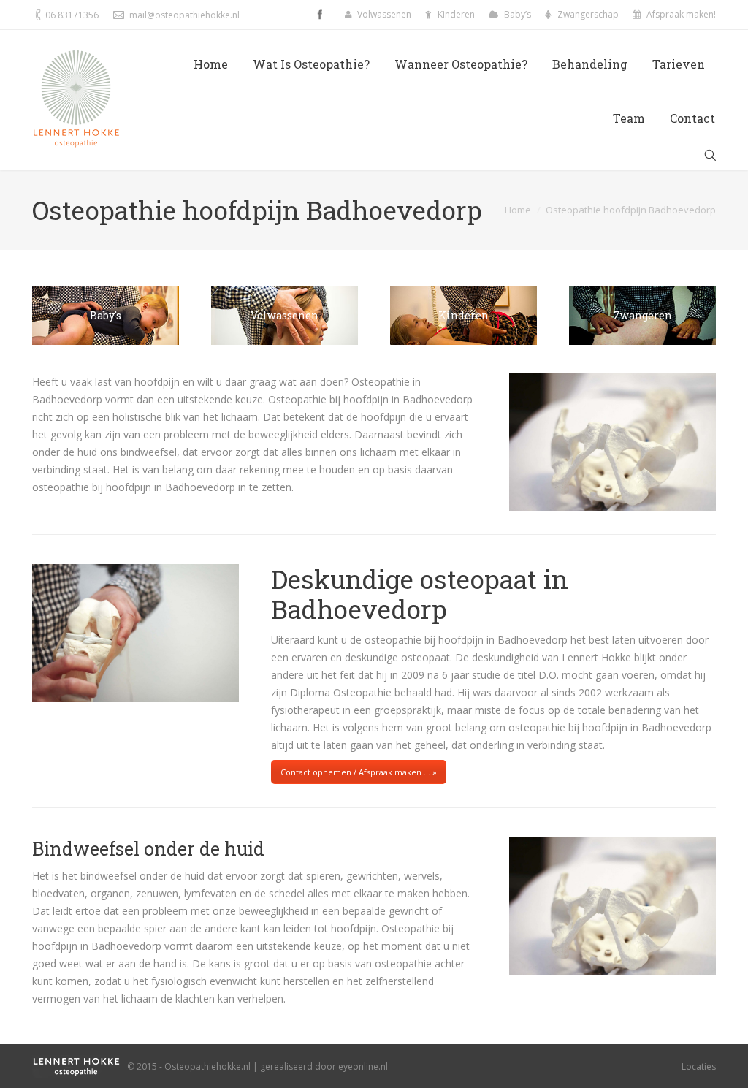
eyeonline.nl (363, 1066)
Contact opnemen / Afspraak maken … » (358, 771)
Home (518, 209)
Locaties (699, 1066)
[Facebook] (320, 14)
